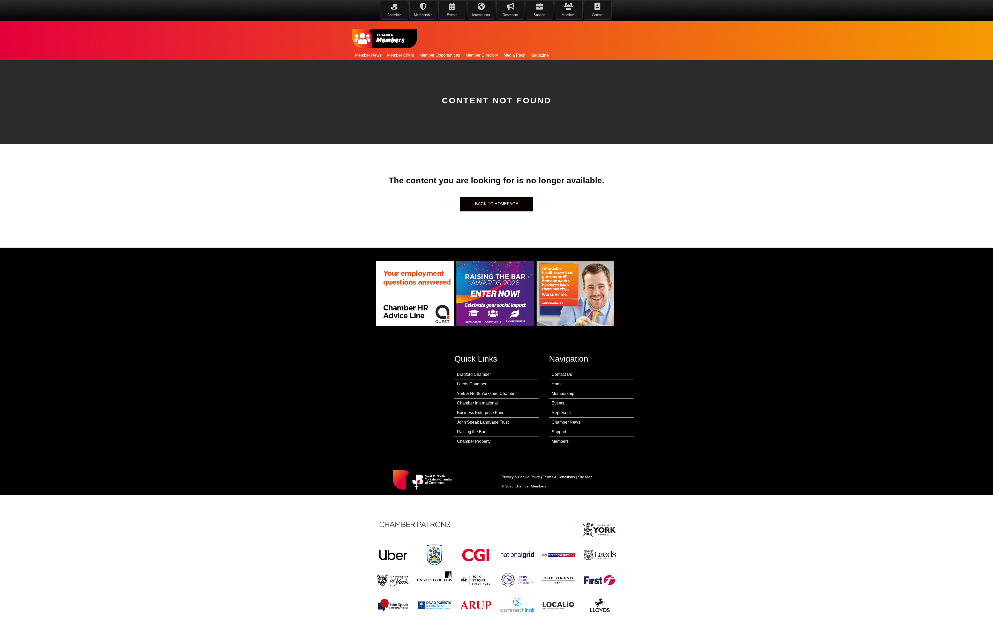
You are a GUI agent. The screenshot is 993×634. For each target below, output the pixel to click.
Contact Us (562, 374)
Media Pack (514, 55)
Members (560, 441)
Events (558, 403)
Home (557, 384)
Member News (368, 55)
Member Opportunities (439, 55)
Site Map (585, 477)
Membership (563, 393)
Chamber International (477, 403)
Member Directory (481, 55)
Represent (561, 412)
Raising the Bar (471, 432)
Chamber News (566, 422)
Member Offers (400, 55)
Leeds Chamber (471, 384)
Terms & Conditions (559, 477)
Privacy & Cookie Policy (521, 477)
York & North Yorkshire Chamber (487, 393)
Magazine (540, 55)
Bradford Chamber (474, 374)
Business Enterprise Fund (481, 412)
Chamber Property (474, 441)
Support (559, 432)
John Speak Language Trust (483, 422)
